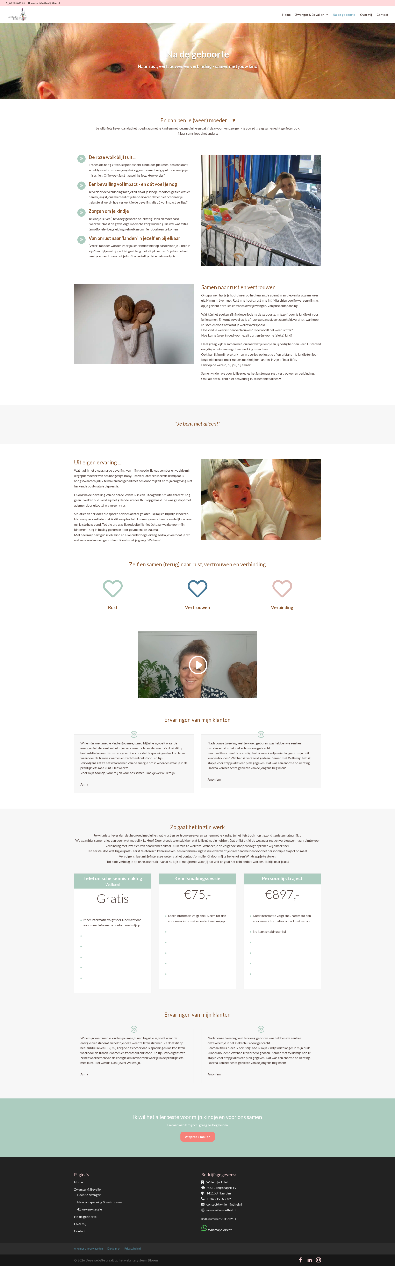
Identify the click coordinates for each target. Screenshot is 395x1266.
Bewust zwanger (89, 1195)
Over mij (366, 14)
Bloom (153, 1260)
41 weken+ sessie (89, 1209)
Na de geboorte (344, 14)
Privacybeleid (132, 1248)
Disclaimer (113, 1248)
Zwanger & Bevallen (309, 14)
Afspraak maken (197, 1137)
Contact (382, 14)
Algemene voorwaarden (88, 1248)
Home (286, 14)
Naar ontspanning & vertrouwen (99, 1202)
